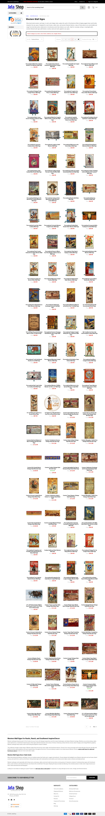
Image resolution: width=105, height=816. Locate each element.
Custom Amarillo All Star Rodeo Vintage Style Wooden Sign (52, 659)
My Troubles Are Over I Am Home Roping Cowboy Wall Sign (89, 332)
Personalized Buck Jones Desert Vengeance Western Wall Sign (34, 119)
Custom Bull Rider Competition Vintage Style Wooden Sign (89, 633)
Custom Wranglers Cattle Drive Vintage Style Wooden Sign (89, 441)
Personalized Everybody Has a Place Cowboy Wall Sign (52, 92)
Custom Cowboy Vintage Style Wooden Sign (52, 468)
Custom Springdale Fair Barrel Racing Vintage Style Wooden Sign (71, 414)
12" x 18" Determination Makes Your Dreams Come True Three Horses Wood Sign (34, 606)
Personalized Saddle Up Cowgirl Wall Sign (71, 64)
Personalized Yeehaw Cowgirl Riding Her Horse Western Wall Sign (71, 333)
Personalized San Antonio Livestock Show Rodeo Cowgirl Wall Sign (52, 65)
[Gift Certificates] (89, 7)
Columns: (58, 39)
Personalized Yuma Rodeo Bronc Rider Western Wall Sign (89, 92)
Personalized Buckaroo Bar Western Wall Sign (89, 252)
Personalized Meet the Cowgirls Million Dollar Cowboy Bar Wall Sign (52, 119)
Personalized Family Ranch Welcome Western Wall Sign (89, 145)
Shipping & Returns (58, 791)
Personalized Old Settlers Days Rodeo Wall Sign (71, 360)
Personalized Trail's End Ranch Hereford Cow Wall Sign (34, 360)
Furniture (71, 798)
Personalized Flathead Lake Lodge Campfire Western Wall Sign (70, 579)
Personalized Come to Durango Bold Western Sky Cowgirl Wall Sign (52, 333)
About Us (56, 793)
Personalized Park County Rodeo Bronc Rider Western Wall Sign (34, 253)
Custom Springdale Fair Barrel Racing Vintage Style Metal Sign (71, 468)
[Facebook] (11, 800)
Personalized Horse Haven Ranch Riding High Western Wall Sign (89, 579)
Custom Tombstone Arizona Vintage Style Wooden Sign (52, 441)
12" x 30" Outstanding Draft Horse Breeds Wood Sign (89, 305)
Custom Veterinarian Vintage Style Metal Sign (71, 714)
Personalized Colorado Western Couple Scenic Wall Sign (52, 226)
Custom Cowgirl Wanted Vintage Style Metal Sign (52, 523)
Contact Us (82, 1)
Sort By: (29, 39)
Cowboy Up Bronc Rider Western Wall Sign (52, 551)
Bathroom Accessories (74, 791)
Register (96, 1)
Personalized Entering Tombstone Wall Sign (89, 198)
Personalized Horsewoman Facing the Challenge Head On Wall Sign (71, 524)
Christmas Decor (73, 793)
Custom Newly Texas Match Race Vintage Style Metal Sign (89, 659)
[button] (15, 20)
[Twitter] (14, 800)
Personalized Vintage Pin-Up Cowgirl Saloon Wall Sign (89, 551)
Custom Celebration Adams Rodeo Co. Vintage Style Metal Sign (52, 497)
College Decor (72, 796)
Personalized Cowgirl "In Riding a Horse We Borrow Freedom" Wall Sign (89, 172)
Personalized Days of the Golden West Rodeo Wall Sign (34, 171)
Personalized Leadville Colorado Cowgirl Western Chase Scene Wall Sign (71, 119)
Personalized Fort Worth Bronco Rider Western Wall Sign (34, 305)
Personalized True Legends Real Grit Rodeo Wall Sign (34, 578)
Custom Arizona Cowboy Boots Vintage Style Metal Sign (34, 496)
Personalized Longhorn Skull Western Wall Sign (52, 145)
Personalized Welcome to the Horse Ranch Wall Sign (70, 145)
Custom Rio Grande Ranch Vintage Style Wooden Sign (34, 468)
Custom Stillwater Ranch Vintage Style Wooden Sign (34, 659)
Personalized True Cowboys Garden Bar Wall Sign (89, 279)
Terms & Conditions (58, 788)
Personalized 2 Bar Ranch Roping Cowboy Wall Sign (71, 252)
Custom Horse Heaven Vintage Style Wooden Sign (52, 633)
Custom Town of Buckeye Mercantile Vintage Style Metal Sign (52, 686)
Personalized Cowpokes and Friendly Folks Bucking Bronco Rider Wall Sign (34, 551)
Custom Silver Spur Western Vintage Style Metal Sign (34, 714)
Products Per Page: (86, 39)
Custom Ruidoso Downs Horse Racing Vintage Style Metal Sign (71, 685)
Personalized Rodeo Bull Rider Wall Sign (71, 198)
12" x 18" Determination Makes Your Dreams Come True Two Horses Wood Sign (89, 715)
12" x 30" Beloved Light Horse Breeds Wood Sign (34, 413)
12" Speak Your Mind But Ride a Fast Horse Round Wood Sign (52, 413)
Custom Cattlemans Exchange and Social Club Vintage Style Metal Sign (89, 469)
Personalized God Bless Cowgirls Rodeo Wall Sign (89, 360)
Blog (55, 803)
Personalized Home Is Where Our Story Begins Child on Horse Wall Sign (52, 253)
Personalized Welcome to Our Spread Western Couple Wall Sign (71, 387)
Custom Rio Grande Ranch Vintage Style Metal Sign (34, 523)
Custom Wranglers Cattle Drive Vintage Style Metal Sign (89, 496)
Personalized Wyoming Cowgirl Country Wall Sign (52, 279)
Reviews (56, 798)
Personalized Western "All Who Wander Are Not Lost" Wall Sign (52, 386)
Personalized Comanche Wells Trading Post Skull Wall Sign (89, 226)
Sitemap (56, 806)
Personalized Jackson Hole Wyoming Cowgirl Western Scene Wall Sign (52, 199)
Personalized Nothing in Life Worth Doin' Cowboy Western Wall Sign (34, 199)
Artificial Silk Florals (73, 788)
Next (94, 726)
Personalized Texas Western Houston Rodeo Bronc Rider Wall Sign (89, 387)
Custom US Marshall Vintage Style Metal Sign (34, 685)
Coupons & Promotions (59, 801)
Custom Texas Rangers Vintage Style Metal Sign (71, 496)
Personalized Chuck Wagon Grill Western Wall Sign (89, 64)
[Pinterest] (9, 800)
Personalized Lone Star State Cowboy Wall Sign (34, 226)
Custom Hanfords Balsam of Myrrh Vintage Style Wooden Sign (34, 441)
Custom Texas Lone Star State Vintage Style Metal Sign (52, 605)
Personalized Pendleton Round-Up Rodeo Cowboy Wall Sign (89, 118)
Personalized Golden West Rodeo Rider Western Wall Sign (71, 226)
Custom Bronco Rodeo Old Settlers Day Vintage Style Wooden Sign (89, 414)
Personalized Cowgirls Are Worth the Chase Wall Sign (71, 92)
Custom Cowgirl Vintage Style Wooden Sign (71, 659)
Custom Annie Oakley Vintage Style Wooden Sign (70, 441)
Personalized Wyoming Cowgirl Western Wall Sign (52, 360)
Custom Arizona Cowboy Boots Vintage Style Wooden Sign (34, 633)
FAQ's (76, 1)
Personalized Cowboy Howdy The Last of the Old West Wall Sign (52, 172)
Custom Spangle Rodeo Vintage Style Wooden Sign (89, 605)
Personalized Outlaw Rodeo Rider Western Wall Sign (71, 279)
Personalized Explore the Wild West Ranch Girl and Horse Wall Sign (89, 524)
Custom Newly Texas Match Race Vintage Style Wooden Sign (71, 605)
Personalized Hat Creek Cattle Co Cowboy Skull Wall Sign (34, 386)
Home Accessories (73, 801)
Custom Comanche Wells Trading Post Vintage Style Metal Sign (89, 686)
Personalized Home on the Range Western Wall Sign (71, 551)
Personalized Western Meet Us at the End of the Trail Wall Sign (71, 305)
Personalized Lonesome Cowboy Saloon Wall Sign (34, 145)
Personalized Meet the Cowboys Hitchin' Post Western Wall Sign (34, 64)
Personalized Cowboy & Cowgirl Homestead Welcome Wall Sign (71, 171)
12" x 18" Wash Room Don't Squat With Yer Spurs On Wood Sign (34, 332)
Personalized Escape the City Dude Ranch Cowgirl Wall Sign (52, 578)
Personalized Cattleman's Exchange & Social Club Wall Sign (52, 306)
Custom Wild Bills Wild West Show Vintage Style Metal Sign (52, 714)
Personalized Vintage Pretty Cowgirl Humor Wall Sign (34, 92)
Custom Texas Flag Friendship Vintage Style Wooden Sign (71, 633)
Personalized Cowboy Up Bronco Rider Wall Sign (34, 279)
